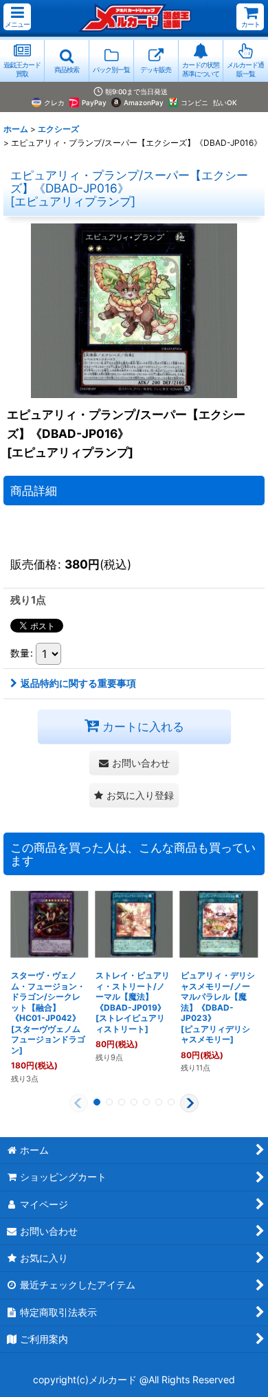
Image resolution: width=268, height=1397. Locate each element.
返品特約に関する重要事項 (78, 683)
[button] (17, 16)
